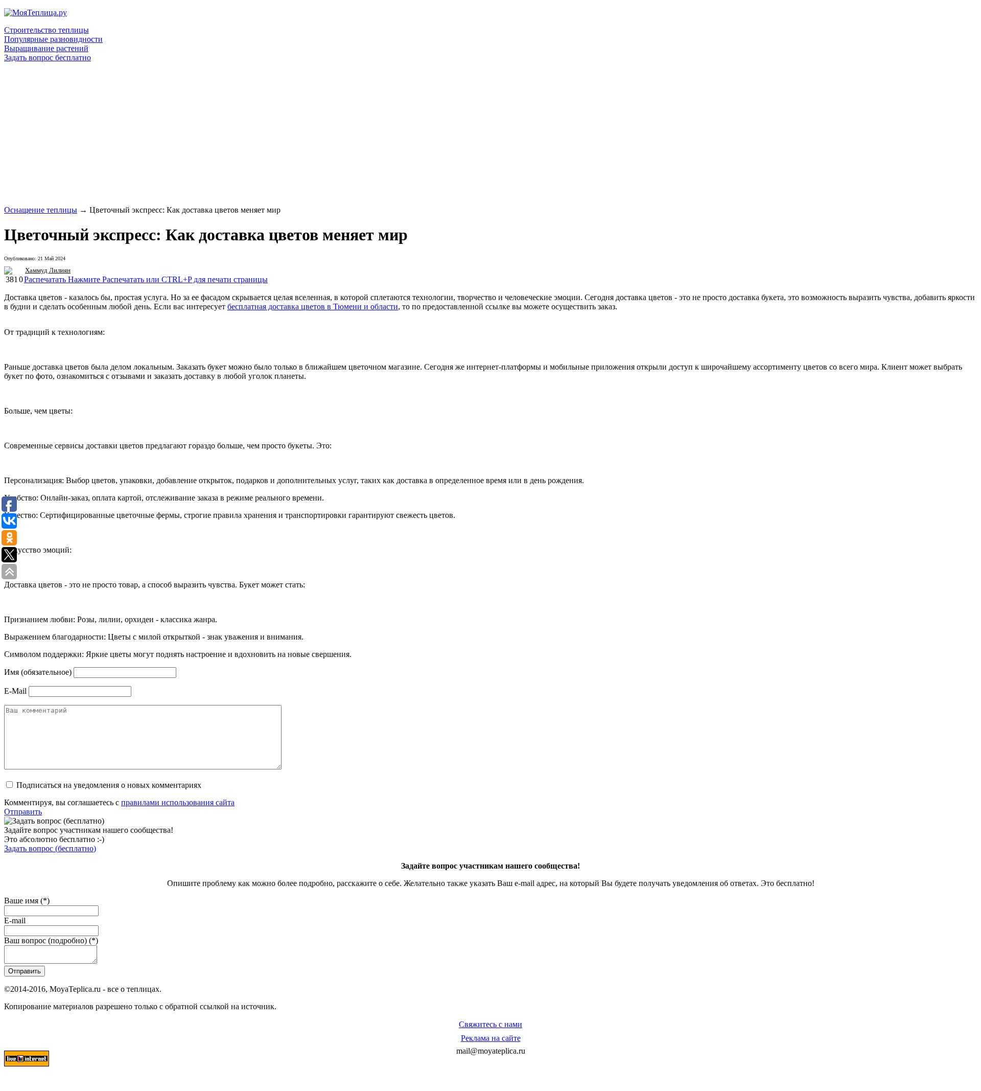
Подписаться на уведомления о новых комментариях (108, 785)
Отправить (23, 811)
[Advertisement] (310, 134)
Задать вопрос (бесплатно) (50, 848)
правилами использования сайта (178, 802)
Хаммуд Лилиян (48, 270)
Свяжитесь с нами (490, 1024)
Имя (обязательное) (38, 672)
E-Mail (15, 691)
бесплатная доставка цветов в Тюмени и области (312, 306)
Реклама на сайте (491, 1038)
